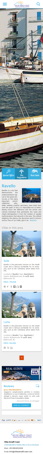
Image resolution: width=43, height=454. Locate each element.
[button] (5, 4)
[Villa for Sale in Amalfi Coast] (21, 373)
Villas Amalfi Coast (12, 442)
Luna (7, 322)
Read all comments (21, 405)
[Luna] (21, 305)
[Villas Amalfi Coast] (22, 4)
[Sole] (21, 244)
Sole (6, 261)
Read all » (33, 220)
